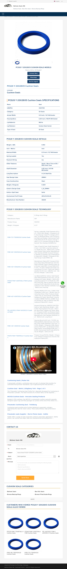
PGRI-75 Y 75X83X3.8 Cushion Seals (19, 237)
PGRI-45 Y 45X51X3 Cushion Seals (18, 326)
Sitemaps (25, 565)
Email (9, 445)
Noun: (9, 104)
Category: (10, 112)
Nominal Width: (11, 152)
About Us (7, 565)
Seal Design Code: (12, 177)
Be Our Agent (33, 81)
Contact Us (14, 565)
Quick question (9, 458)
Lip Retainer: (11, 126)
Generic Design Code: (13, 189)
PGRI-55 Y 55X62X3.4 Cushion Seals (19, 267)
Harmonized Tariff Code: (15, 196)
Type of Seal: (11, 130)
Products (10, 16)
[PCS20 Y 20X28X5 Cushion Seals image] (33, 40)
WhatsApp (33, 77)
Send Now (25, 478)
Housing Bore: (11, 119)
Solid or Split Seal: (13, 192)
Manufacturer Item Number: (16, 200)
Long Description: (12, 174)
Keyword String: (12, 160)
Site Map (20, 565)
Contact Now (33, 73)
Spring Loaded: (11, 156)
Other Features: (12, 164)
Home (5, 16)
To (8, 449)
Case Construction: (13, 181)
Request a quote (13, 1)
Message (10, 462)
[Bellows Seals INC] (8, 5)
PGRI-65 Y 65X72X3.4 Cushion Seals (19, 296)
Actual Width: (11, 115)
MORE (33, 499)
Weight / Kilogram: (13, 185)
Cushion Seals (17, 16)
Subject (9, 453)
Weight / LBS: (11, 145)
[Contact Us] (63, 284)
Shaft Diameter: (12, 169)
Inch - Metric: (11, 149)
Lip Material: (11, 122)
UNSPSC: (10, 108)
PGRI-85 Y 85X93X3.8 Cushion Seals (19, 252)
